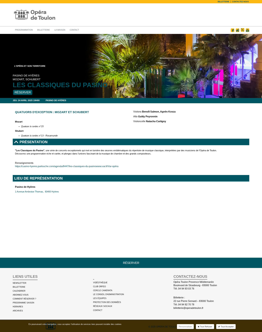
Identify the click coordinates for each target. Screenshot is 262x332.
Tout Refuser (205, 326)
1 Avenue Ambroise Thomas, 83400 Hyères (37, 191)
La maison (59, 30)
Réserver (23, 92)
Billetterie (43, 30)
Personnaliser (185, 326)
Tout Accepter (227, 326)
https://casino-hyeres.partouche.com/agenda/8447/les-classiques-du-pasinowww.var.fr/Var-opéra (66, 166)
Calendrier (242, 100)
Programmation (24, 30)
